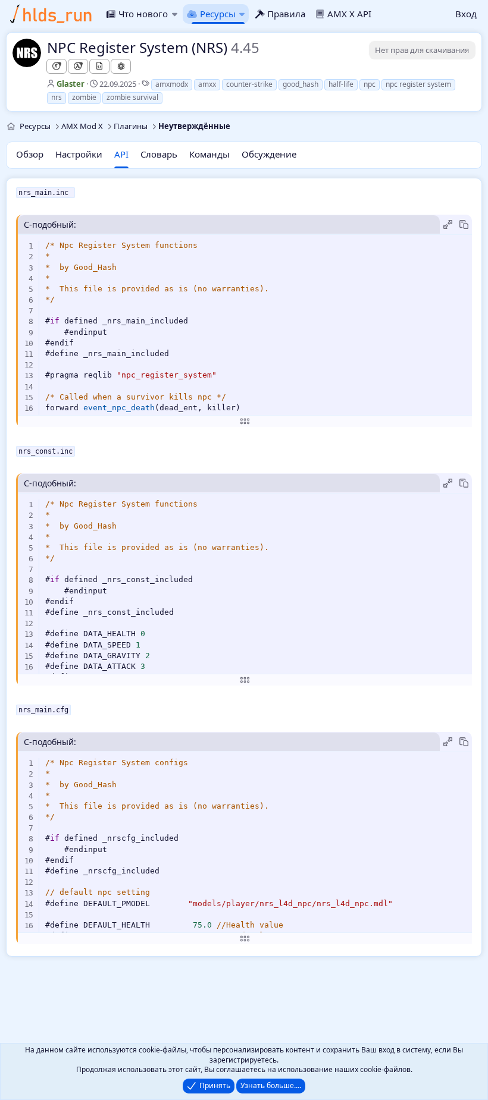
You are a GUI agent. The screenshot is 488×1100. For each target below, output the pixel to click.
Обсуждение (269, 154)
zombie (84, 97)
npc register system (418, 84)
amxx (207, 84)
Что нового (143, 14)
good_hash (300, 84)
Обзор (29, 154)
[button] (174, 14)
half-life (341, 84)
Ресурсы (217, 14)
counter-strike (249, 84)
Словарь (158, 154)
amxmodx (171, 84)
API (121, 154)
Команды (209, 154)
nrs (56, 97)
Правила (286, 14)
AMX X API (349, 14)
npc (370, 84)
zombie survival (132, 97)
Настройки (78, 154)
